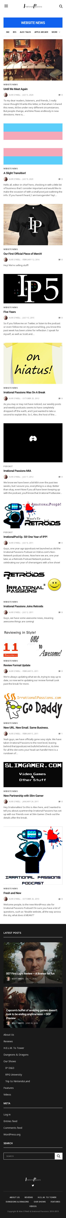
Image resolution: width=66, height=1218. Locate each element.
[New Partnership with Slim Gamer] (33, 774)
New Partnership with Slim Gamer (23, 795)
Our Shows (10, 1061)
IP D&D (9, 1068)
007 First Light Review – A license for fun (30, 973)
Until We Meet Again (15, 89)
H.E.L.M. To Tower (14, 1048)
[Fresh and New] (33, 856)
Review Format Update (17, 665)
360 (7, 32)
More (55, 32)
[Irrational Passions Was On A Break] (33, 363)
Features (9, 1088)
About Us (9, 1034)
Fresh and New (12, 893)
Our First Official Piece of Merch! (23, 253)
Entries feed (10, 1121)
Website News (11, 84)
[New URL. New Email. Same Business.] (33, 705)
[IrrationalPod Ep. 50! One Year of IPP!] (33, 515)
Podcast (8, 466)
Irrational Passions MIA (17, 470)
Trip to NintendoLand (17, 1081)
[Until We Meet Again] (33, 60)
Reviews (8, 1041)
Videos (7, 1094)
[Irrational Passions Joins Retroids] (33, 584)
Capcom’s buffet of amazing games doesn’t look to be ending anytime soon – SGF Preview (31, 1014)
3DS (14, 32)
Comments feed (13, 1127)
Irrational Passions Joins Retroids (23, 606)
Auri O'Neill (14, 95)
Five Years (10, 312)
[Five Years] (33, 288)
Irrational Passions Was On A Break (24, 392)
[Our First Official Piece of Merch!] (33, 224)
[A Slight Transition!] (33, 144)
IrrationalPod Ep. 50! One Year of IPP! (25, 536)
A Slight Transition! (15, 173)
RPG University (13, 1074)
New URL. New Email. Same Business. (26, 727)
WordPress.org (12, 1134)
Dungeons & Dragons (16, 1054)
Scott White (18, 978)
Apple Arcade (41, 32)
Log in (7, 1114)
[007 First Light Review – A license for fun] (33, 962)
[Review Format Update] (33, 643)
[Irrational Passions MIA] (33, 442)
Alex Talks (25, 32)
